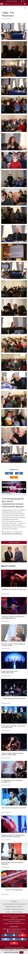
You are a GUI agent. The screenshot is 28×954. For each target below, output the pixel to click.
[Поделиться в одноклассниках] (14, 477)
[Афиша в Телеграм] (14, 943)
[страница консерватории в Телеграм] (6, 935)
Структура (14, 901)
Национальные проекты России (14, 906)
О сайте (13, 912)
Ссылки (8, 912)
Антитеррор (7, 909)
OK (21, 952)
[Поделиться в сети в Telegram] (19, 473)
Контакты (19, 912)
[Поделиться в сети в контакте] (9, 473)
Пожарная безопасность (18, 909)
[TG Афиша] (14, 935)
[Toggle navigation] (25, 7)
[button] (3, 553)
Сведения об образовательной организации (14, 904)
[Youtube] (22, 935)
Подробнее (15, 952)
